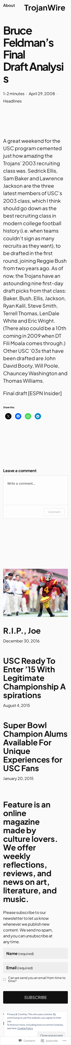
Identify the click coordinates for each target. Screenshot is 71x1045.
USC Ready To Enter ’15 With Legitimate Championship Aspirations (34, 677)
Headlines (12, 100)
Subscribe (35, 997)
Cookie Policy (25, 1028)
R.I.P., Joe (22, 630)
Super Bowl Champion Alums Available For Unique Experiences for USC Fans (35, 746)
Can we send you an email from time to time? (36, 979)
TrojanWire (44, 7)
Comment (54, 512)
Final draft (15, 393)
